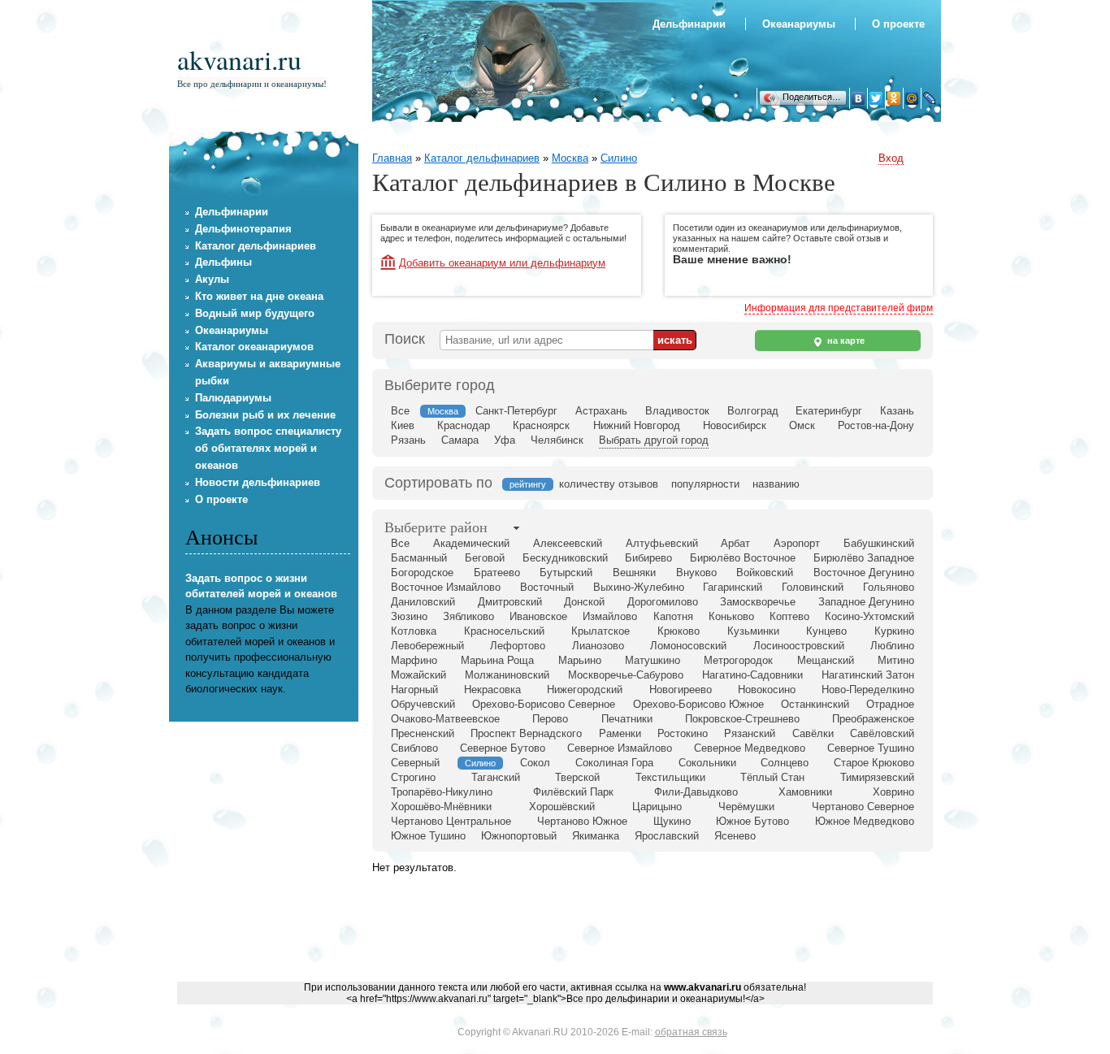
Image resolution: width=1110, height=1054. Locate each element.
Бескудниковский (565, 558)
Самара (460, 440)
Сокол (535, 763)
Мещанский (825, 660)
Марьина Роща (497, 660)
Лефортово (517, 646)
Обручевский (423, 704)
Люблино (892, 646)
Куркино (894, 631)
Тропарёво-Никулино (441, 792)
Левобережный (427, 646)
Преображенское (873, 719)
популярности (705, 484)
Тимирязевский (877, 777)
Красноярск (541, 425)
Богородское (422, 572)
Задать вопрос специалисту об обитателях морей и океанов (268, 448)
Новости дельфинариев (257, 482)
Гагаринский (732, 587)
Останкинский (815, 704)
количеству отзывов (608, 484)
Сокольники (707, 763)
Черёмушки (746, 806)
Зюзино (409, 616)
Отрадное (890, 704)
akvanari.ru (239, 59)
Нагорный (414, 689)
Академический (471, 543)
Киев (402, 425)
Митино (896, 660)
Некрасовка (492, 689)
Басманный (419, 558)
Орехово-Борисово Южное (698, 704)
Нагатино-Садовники (752, 675)
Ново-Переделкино (868, 689)
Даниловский (423, 602)
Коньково (731, 616)
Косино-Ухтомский (869, 616)
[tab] (436, 528)
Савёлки (813, 733)
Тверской (577, 777)
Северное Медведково (749, 748)
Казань (897, 411)
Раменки (620, 733)
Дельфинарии (689, 24)
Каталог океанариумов (254, 346)
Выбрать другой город (654, 440)
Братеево (497, 572)
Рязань (408, 440)
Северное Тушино (870, 748)
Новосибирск (734, 425)
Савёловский (882, 733)
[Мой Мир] (912, 98)
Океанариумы (798, 24)
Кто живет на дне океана (259, 296)
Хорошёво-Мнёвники (441, 806)
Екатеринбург (829, 411)
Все (400, 411)
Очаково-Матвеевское (445, 719)
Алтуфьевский (662, 543)
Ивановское (538, 616)
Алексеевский (567, 543)
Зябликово (468, 616)
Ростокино (682, 733)
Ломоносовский (688, 646)
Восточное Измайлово (446, 587)
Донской (584, 602)
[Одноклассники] (894, 98)
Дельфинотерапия (243, 229)
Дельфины (223, 262)
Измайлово (610, 616)
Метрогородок (738, 660)
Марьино (579, 660)
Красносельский (504, 631)
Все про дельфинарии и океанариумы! (252, 83)
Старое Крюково (874, 763)
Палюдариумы (233, 398)
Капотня (673, 616)
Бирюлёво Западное (863, 558)
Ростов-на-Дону (876, 425)
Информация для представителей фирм (838, 308)
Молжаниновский (507, 675)
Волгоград (752, 411)
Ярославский (667, 836)
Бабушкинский (878, 543)
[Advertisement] (645, 934)
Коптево (789, 616)
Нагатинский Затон (868, 675)
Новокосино (767, 689)
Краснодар (463, 425)
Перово (550, 719)
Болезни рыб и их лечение (265, 415)
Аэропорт (797, 543)
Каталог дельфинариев (482, 158)
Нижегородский (584, 689)
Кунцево (826, 631)
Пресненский (422, 733)
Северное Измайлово (619, 748)
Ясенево (735, 836)
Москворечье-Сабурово (625, 675)
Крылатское (600, 631)
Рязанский (749, 733)
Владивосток (677, 411)
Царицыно (657, 806)
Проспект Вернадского (526, 733)
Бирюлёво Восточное (743, 558)
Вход (891, 158)
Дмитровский (510, 602)
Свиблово (414, 748)
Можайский (418, 675)
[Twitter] (876, 98)
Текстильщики (670, 777)
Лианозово (598, 646)
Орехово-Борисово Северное (543, 704)
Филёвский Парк (573, 792)
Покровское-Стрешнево (742, 719)
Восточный (547, 587)
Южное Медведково (864, 821)
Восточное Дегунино (863, 572)
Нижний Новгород (636, 425)
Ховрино (893, 792)
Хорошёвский (562, 806)
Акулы (212, 279)
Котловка (413, 631)
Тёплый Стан (772, 777)
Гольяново (888, 587)
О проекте (898, 24)
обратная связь (691, 1032)
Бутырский (566, 572)
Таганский (495, 777)
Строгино (413, 777)
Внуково (696, 572)
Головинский (812, 587)
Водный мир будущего (254, 313)
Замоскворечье (758, 602)
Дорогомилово (662, 602)
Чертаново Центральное (451, 821)
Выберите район (436, 526)
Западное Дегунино (866, 602)
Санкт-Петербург (516, 411)
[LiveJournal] (930, 98)
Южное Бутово (752, 821)
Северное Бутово (502, 748)
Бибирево (648, 558)
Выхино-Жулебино (638, 587)
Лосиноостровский (798, 646)
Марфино (414, 660)
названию (776, 484)
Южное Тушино (428, 836)
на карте (845, 340)
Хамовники (805, 792)
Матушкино (652, 660)
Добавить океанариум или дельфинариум (502, 263)
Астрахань (601, 411)
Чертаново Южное (582, 821)
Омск (802, 425)
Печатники (627, 719)
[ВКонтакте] (858, 98)
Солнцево (785, 763)
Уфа (504, 440)
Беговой (485, 558)
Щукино (672, 821)
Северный (415, 763)
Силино (619, 158)
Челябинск (557, 440)
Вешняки (634, 572)
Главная (392, 158)
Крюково (678, 631)
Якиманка (595, 836)
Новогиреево (680, 689)
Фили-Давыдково (696, 792)
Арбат (735, 543)
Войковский (764, 572)
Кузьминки (753, 631)
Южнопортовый (519, 836)
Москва (570, 158)
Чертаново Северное (863, 806)
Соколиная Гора (614, 763)
